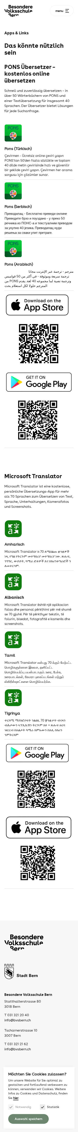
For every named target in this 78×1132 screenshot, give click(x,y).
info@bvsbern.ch (17, 1020)
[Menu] (67, 11)
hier (15, 1098)
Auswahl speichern (28, 1119)
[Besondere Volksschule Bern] (18, 11)
